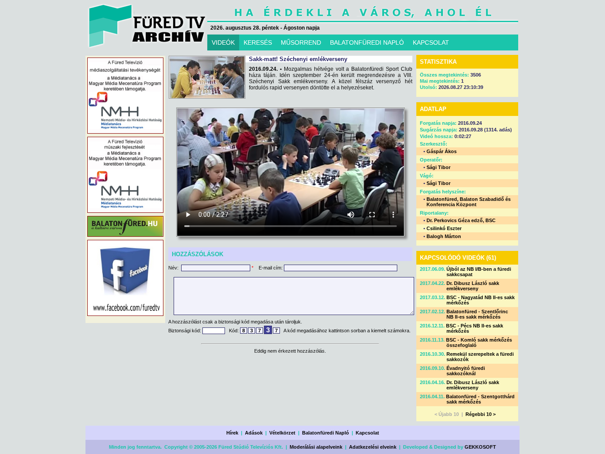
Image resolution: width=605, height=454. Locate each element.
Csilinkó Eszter (444, 228)
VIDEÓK (223, 42)
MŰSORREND (301, 42)
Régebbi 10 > (480, 414)
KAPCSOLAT (431, 42)
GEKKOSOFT (480, 447)
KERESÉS (258, 42)
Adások (254, 432)
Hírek (232, 432)
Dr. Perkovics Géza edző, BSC (461, 220)
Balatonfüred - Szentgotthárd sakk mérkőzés (480, 399)
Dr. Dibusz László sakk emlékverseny (472, 286)
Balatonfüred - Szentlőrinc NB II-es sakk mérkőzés (477, 314)
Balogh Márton (444, 236)
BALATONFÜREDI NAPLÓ (367, 42)
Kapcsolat (367, 432)
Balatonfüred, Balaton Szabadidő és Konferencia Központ (469, 201)
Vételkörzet (282, 432)
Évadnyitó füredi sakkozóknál (465, 371)
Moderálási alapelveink (316, 447)
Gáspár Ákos (442, 151)
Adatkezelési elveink (372, 447)
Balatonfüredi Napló (325, 432)
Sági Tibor (438, 167)
